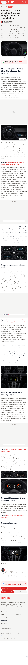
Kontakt (3, 626)
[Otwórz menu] (25, 2)
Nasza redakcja (4, 623)
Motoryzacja (4, 617)
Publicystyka (18, 614)
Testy (2, 614)
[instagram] (2, 574)
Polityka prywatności (6, 628)
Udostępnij (5, 588)
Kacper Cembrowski (8, 21)
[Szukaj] (23, 2)
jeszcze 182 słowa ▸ (8, 577)
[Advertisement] (14, 211)
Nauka (16, 611)
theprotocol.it (4, 635)
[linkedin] (3, 574)
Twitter (4, 591)
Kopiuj (21, 591)
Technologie (4, 611)
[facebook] (3, 573)
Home (4, 6)
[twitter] (2, 573)
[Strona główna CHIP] (11, 2)
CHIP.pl (6, 633)
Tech (11, 6)
